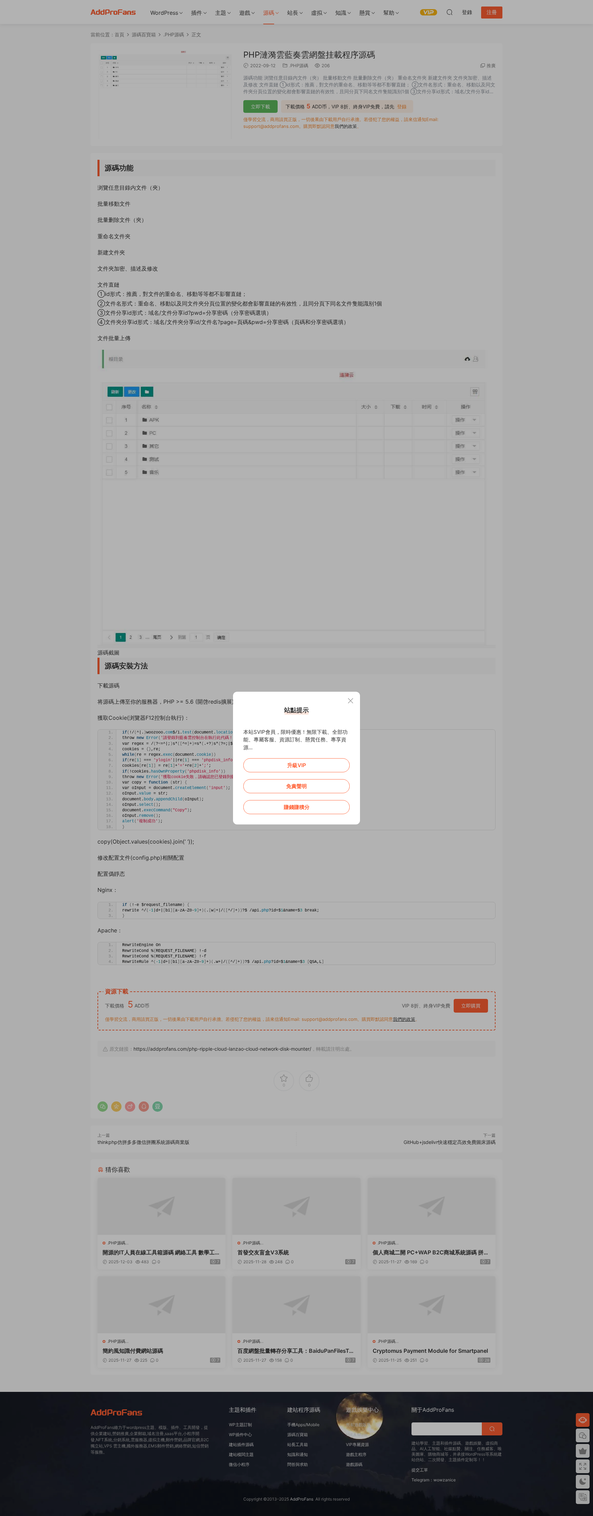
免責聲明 (296, 786)
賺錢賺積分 (297, 807)
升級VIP (296, 765)
